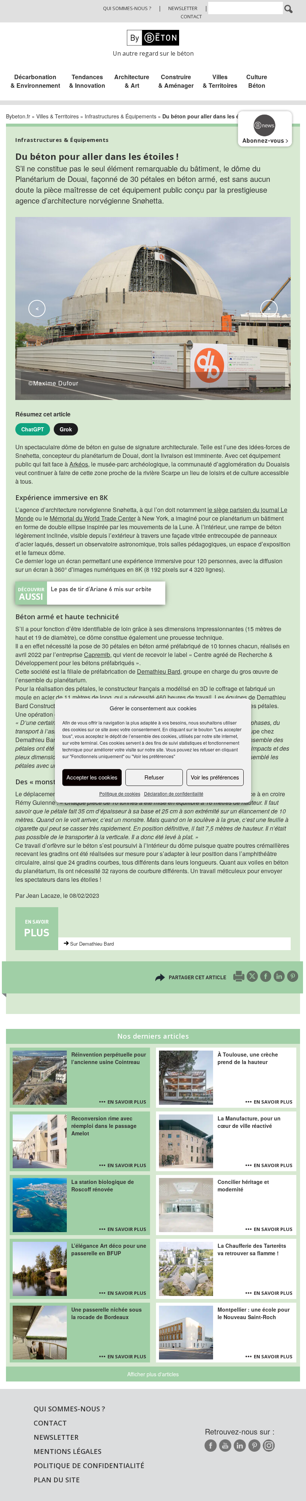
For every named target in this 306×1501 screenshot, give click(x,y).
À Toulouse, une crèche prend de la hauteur (248, 1058)
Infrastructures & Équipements (120, 116)
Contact (191, 16)
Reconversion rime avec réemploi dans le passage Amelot (104, 1125)
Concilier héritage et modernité (243, 1185)
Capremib (97, 654)
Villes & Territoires (220, 81)
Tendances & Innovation (87, 81)
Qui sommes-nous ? (127, 8)
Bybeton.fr (18, 116)
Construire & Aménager (176, 81)
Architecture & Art (131, 81)
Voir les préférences (215, 777)
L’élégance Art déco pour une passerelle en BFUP (108, 1249)
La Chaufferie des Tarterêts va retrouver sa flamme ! (252, 1249)
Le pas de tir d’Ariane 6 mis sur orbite (101, 588)
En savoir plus (126, 1101)
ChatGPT (32, 429)
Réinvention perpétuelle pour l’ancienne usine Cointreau (108, 1058)
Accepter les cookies (92, 777)
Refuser (154, 777)
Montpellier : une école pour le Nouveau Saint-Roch (254, 1313)
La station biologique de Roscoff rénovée (102, 1185)
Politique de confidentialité (89, 1465)
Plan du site (57, 1480)
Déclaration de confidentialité (173, 793)
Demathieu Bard (158, 671)
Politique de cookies (119, 793)
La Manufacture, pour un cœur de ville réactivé (249, 1121)
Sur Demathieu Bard (92, 943)
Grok (66, 429)
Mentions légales (68, 1451)
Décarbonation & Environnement (35, 81)
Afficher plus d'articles (153, 1374)
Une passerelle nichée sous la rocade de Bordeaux (106, 1313)
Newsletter (182, 8)
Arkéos (78, 464)
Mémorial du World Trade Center (93, 518)
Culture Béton (256, 81)
